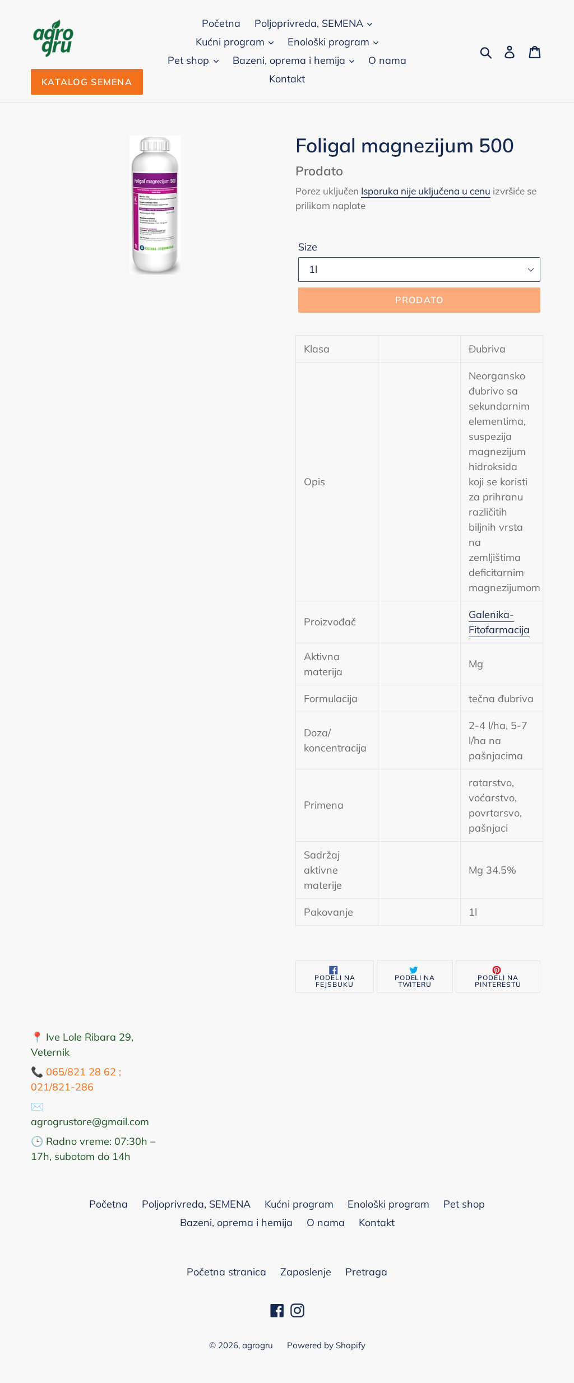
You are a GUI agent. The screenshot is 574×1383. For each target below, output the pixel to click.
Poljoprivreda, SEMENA (310, 23)
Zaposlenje (305, 1271)
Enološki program (330, 41)
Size (307, 246)
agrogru (257, 1345)
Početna (221, 23)
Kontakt (287, 78)
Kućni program (231, 41)
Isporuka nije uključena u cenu (425, 191)
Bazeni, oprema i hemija (290, 60)
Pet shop (190, 60)
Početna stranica (226, 1271)
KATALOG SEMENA (86, 81)
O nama (387, 60)
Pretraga (366, 1271)
